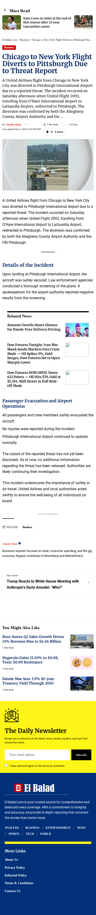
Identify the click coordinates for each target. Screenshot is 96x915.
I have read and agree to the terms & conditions (37, 765)
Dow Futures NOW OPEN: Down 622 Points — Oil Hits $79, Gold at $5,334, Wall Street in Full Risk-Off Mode (34, 379)
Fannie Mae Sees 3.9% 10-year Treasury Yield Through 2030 (28, 681)
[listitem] (37, 23)
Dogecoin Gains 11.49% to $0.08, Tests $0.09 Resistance (30, 660)
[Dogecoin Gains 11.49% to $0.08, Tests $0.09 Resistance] (82, 663)
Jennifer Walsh (13, 124)
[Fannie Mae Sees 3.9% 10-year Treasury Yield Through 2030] (82, 684)
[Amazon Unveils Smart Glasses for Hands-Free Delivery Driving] (77, 330)
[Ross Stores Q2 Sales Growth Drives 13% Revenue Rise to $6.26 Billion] (82, 641)
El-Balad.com (9, 39)
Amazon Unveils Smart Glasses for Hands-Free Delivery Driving (34, 327)
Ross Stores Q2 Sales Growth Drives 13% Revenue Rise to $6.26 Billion (33, 638)
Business (24, 39)
